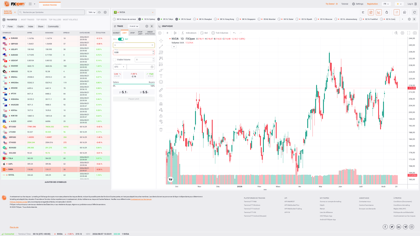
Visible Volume (123, 60)
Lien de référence (326, 212)
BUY (126, 39)
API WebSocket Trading (293, 209)
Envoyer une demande (367, 209)
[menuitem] (91, 12)
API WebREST (289, 201)
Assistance (364, 198)
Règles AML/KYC (400, 209)
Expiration (118, 64)
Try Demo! (330, 4)
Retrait (322, 209)
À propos (397, 198)
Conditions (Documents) (403, 201)
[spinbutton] (134, 52)
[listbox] (386, 4)
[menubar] (91, 12)
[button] (152, 45)
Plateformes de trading (254, 198)
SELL (115, 39)
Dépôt (322, 205)
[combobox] (134, 45)
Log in (410, 4)
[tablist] (134, 66)
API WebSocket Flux (291, 205)
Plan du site (14, 227)
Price (116, 50)
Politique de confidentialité (403, 212)
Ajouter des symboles (55, 182)
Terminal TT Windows (252, 205)
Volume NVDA (120, 42)
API (285, 198)
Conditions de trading (402, 205)
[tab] (116, 33)
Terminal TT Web (250, 201)
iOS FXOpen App (326, 216)
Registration (372, 4)
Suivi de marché (8, 12)
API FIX (287, 212)
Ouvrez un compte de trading (330, 201)
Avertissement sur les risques (404, 216)
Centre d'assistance (366, 205)
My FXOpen (324, 198)
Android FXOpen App (328, 219)
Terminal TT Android (252, 209)
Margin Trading (50, 5)
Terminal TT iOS (250, 212)
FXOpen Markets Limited (18, 202)
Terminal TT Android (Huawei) (255, 216)
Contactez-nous (365, 201)
